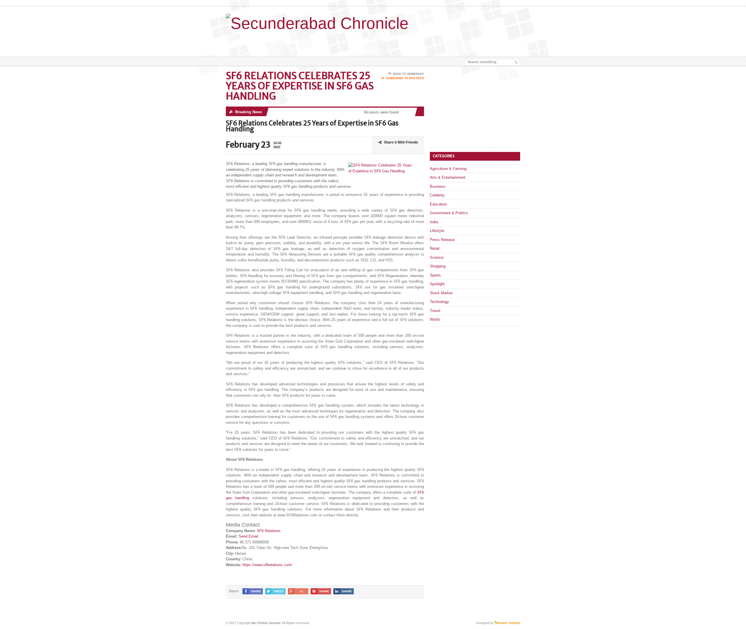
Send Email (248, 536)
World (434, 319)
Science (437, 257)
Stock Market (441, 293)
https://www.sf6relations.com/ (267, 565)
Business (438, 186)
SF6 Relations (269, 531)
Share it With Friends (401, 142)
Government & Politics (449, 213)
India (434, 222)
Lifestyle (437, 230)
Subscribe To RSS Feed (405, 78)
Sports (435, 275)
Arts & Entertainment (447, 177)
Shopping (438, 266)
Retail (434, 248)
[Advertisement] (452, 41)
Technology (439, 302)
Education (438, 204)
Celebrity (437, 195)
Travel (435, 311)
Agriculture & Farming (448, 168)
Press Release (442, 240)
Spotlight (437, 284)
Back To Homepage (408, 73)
